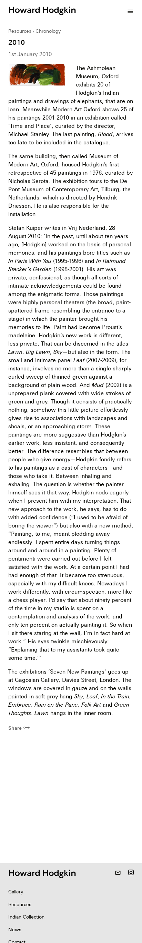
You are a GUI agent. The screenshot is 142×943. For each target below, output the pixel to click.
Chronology (48, 31)
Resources (19, 31)
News (14, 929)
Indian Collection (26, 917)
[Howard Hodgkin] (42, 10)
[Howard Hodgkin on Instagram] (131, 873)
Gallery (15, 891)
